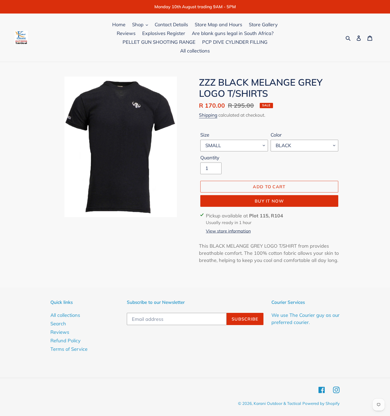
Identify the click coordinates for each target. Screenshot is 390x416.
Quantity (209, 158)
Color (276, 135)
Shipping (208, 115)
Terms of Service (69, 349)
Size (204, 135)
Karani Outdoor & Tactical (277, 403)
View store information (228, 231)
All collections (65, 315)
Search (58, 324)
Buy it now (269, 201)
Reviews (59, 332)
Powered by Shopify (321, 403)
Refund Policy (65, 341)
